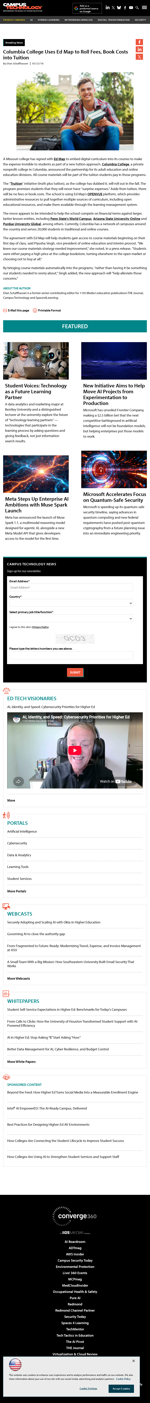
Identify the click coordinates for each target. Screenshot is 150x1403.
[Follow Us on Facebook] (125, 8)
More (11, 800)
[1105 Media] (75, 1232)
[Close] (133, 1361)
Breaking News (14, 42)
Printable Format (49, 310)
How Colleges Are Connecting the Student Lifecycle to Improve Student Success (65, 1141)
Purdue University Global (22, 224)
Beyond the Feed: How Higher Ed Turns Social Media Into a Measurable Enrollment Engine (72, 1092)
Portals (17, 822)
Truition (16, 183)
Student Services (19, 878)
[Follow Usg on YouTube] (131, 8)
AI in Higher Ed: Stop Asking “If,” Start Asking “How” (44, 1037)
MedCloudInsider (75, 1285)
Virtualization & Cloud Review (75, 1354)
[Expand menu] (144, 8)
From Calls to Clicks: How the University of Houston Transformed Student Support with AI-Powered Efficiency (72, 1023)
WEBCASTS (19, 913)
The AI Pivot (75, 1341)
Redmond (75, 1304)
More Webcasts (18, 978)
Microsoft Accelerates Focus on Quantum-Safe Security (114, 497)
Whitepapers (23, 1000)
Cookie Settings (88, 1388)
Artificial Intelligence (22, 831)
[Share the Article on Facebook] (139, 42)
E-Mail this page (18, 310)
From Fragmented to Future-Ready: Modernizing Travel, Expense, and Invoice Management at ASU (74, 948)
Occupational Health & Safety (75, 1291)
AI (31, 19)
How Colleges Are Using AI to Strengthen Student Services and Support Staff (63, 1157)
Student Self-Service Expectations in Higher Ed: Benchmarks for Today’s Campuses (67, 1009)
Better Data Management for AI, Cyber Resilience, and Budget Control (58, 1049)
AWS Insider (75, 1254)
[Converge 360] (75, 1216)
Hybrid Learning (49, 19)
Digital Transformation (114, 19)
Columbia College (115, 164)
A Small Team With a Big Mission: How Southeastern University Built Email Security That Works (70, 964)
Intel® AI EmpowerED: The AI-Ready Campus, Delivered (47, 1108)
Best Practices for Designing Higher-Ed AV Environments (48, 1124)
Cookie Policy (123, 1378)
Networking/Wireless (79, 19)
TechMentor (75, 1329)
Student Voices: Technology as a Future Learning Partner (36, 391)
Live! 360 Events (75, 1273)
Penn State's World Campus (71, 218)
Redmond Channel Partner (75, 1310)
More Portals (16, 891)
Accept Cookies (121, 1388)
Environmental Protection (75, 1266)
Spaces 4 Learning (75, 1323)
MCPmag (75, 1279)
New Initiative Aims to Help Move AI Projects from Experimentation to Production (114, 394)
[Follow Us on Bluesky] (119, 8)
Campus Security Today (75, 1260)
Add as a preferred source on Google (89, 8)
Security (140, 19)
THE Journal (75, 1348)
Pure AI (75, 1298)
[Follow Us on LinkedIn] (108, 7)
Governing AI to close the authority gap (36, 934)
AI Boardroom (75, 1241)
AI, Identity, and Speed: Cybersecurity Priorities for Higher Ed (51, 707)
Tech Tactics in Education (75, 1335)
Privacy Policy (40, 627)
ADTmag (75, 1248)
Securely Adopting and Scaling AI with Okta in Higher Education (53, 922)
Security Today (75, 1316)
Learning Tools (18, 866)
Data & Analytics (19, 855)
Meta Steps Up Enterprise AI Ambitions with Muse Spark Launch (37, 504)
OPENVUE (95, 194)
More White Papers (21, 1061)
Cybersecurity (17, 843)
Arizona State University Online (116, 218)
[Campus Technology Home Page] (22, 7)
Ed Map (59, 159)
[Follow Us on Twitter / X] (113, 7)
